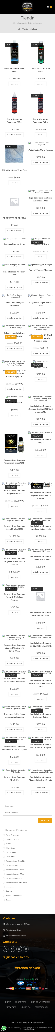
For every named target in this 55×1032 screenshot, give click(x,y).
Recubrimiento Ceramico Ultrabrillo (14, 778)
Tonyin (8, 900)
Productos (20, 1002)
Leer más (14, 84)
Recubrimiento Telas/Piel (15, 861)
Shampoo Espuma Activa (14, 244)
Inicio (8, 1002)
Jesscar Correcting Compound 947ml (40, 120)
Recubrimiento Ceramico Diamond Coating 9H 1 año (40, 778)
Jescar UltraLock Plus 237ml (40, 69)
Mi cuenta (26, 1007)
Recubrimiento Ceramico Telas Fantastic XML (40, 614)
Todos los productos (14, 895)
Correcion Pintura (12, 839)
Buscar (45, 821)
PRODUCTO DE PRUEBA (14, 218)
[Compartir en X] (5, 949)
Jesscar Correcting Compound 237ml (14, 120)
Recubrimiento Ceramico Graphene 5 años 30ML (14, 461)
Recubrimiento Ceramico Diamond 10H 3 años (40, 558)
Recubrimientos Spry (14, 878)
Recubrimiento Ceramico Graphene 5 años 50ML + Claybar (14, 562)
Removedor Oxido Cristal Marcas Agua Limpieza (14, 715)
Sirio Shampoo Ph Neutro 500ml (14, 273)
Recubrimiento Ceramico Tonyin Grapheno (14, 491)
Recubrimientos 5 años (15, 874)
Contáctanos (42, 1007)
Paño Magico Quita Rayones (40, 150)
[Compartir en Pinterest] (19, 949)
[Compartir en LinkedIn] (26, 949)
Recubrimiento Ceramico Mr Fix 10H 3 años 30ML (40, 644)
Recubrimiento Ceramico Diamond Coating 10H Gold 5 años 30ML (40, 409)
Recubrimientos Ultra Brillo (16, 883)
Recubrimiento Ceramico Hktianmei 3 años (40, 715)
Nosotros (11, 1007)
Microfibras (10, 848)
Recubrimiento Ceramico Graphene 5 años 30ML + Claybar (40, 495)
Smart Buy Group (29, 1029)
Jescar (8, 844)
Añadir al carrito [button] (14, 135)
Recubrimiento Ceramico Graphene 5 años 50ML (40, 527)
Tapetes (9, 891)
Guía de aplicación (40, 1002)
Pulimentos (10, 857)
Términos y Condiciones (35, 1022)
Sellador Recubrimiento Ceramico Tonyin (14, 334)
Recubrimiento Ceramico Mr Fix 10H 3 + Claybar (40, 746)
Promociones (11, 852)
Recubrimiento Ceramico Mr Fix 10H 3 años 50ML (14, 680)
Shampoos (10, 887)
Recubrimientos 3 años (15, 870)
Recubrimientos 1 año (14, 865)
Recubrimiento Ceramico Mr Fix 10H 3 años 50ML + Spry (40, 684)
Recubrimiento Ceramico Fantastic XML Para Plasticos (14, 597)
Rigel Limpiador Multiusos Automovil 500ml (40, 199)
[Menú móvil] (4, 7)
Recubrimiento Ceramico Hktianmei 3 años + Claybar (14, 748)
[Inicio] (19, 29)
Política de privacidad (18, 1022)
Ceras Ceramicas (12, 835)
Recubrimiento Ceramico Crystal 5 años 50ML (14, 527)
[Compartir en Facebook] (12, 949)
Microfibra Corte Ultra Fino (14, 170)
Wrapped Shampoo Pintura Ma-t (40, 304)
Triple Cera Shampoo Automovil (14, 304)
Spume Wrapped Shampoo (40, 270)
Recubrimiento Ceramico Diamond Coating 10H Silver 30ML (14, 648)
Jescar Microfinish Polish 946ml (14, 69)
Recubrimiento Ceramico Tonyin (40, 441)
